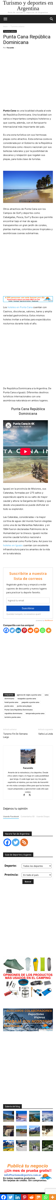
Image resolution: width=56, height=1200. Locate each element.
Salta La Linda (45, 733)
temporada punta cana (35, 713)
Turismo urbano (17, 26)
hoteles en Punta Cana (20, 307)
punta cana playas (24, 706)
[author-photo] (28, 763)
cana (46, 695)
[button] (51, 19)
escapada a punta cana (27, 698)
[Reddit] (30, 630)
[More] (48, 630)
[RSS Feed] (24, 842)
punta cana (9, 706)
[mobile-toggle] (5, 19)
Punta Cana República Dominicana (19, 709)
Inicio (5, 26)
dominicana (9, 698)
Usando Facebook (11, 816)
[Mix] (36, 630)
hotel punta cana (11, 702)
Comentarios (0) (28, 816)
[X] (30, 795)
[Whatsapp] (42, 630)
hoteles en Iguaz (12, 545)
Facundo (10, 47)
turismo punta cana (13, 717)
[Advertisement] (28, 79)
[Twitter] (12, 630)
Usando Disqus (42, 816)
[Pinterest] (24, 630)
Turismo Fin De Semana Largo (15, 735)
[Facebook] (6, 630)
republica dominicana (13, 713)
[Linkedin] (18, 630)
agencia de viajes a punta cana (29, 695)
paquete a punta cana (30, 702)
